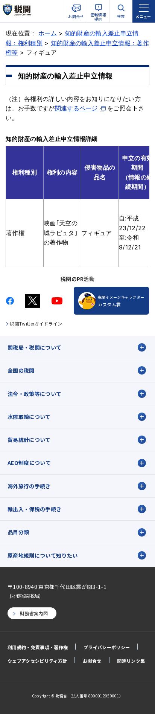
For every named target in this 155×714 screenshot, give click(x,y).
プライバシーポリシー (107, 647)
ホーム (47, 33)
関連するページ (76, 108)
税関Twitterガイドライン (36, 323)
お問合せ (92, 660)
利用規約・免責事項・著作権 (38, 647)
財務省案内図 (34, 613)
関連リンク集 (131, 660)
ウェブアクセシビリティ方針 (37, 660)
